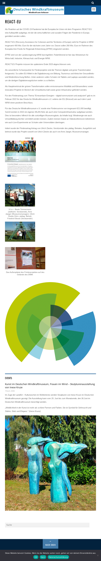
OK (36, 557)
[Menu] (3, 3)
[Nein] (97, 555)
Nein (43, 557)
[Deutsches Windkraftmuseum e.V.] (34, 13)
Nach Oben (50, 544)
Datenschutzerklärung (58, 557)
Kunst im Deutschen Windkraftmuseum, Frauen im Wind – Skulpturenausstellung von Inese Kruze (50, 385)
